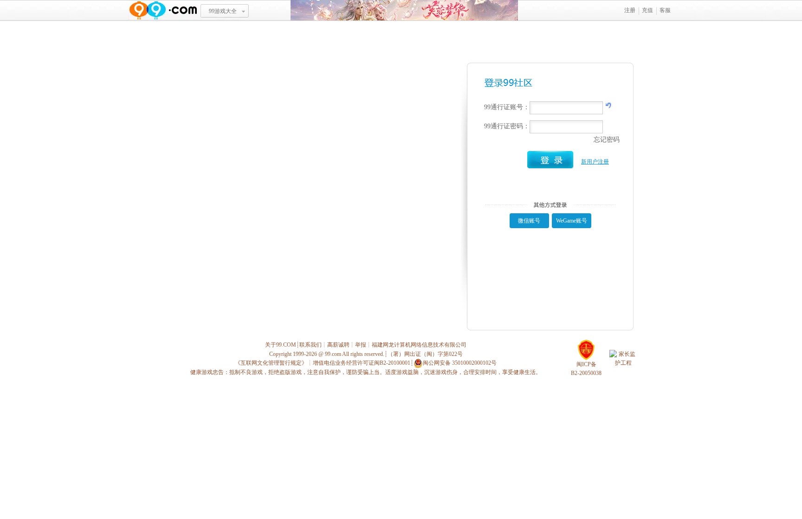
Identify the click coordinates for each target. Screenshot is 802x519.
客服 (665, 10)
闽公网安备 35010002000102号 (460, 363)
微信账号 (529, 220)
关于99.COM (280, 345)
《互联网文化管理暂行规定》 (271, 363)
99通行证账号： (507, 107)
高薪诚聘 (338, 345)
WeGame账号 (571, 220)
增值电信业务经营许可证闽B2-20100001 (361, 363)
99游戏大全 (223, 11)
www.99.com (163, 10)
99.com (333, 354)
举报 (360, 345)
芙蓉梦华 (404, 10)
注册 (629, 10)
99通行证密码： (507, 126)
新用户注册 (595, 161)
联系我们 (310, 345)
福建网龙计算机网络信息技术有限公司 (419, 345)
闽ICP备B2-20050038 (586, 368)
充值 (647, 10)
